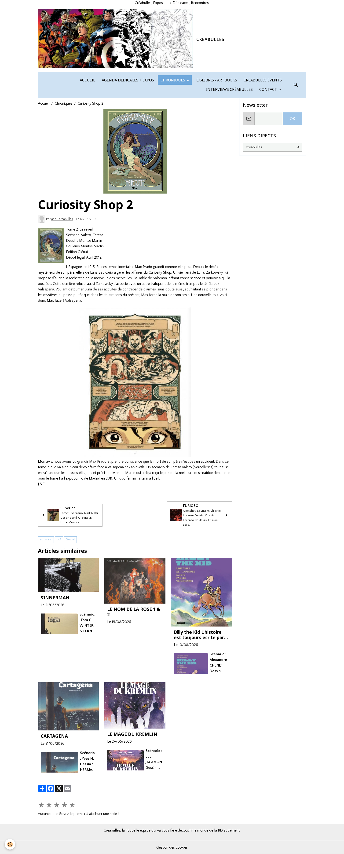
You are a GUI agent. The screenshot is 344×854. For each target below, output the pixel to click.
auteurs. (46, 539)
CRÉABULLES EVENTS (262, 80)
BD (59, 539)
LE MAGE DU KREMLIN (132, 734)
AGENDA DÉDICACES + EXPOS (127, 80)
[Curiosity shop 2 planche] (135, 382)
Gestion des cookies (172, 847)
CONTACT (268, 89)
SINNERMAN (55, 597)
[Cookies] (10, 844)
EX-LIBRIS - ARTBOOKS (216, 80)
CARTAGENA (54, 736)
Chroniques (63, 103)
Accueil (43, 103)
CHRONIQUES (173, 80)
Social (70, 539)
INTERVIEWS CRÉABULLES (229, 89)
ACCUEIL (87, 80)
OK (292, 119)
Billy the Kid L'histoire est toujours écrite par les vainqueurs (199, 634)
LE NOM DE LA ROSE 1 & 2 (133, 611)
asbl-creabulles (62, 219)
